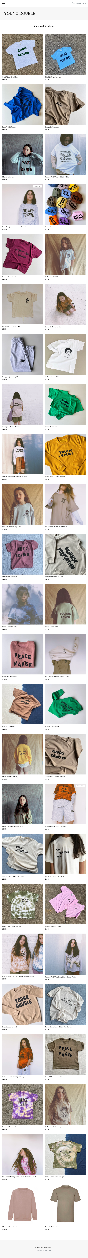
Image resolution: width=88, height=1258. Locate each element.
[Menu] (3, 3)
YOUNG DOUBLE (19, 13)
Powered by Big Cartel (44, 1250)
